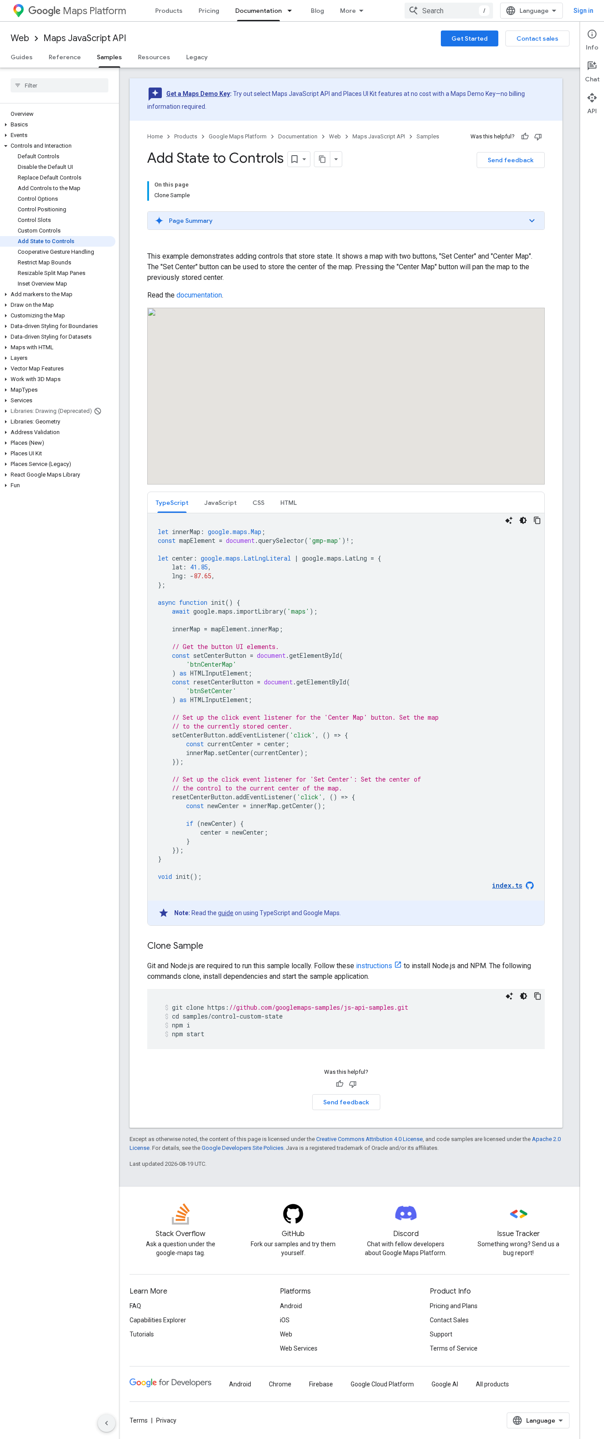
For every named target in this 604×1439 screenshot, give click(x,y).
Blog (317, 11)
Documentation (258, 11)
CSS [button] (258, 503)
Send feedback (511, 160)
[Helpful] (524, 136)
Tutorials (142, 1334)
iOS (285, 1320)
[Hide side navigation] (106, 1423)
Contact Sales (449, 1320)
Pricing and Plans (454, 1305)
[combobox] (449, 11)
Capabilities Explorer (158, 1320)
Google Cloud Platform (382, 1384)
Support (441, 1334)
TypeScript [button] (172, 503)
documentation (199, 295)
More (348, 11)
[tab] (172, 502)
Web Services (298, 1348)
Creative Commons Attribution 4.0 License (369, 1139)
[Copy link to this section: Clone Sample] (212, 946)
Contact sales (537, 38)
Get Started (469, 38)
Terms (139, 1420)
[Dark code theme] (523, 520)
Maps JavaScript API (84, 38)
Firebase (321, 1384)
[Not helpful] (538, 136)
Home (155, 136)
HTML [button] (288, 503)
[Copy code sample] (537, 520)
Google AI (445, 1384)
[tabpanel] (346, 719)
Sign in (583, 10)
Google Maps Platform (238, 136)
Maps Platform (94, 11)
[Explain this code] (509, 520)
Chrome (280, 1384)
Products (169, 11)
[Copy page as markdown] (322, 159)
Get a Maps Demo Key (198, 93)
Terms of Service (454, 1348)
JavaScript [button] (220, 503)
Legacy (197, 57)
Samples (109, 57)
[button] (57, 124)
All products (492, 1384)
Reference (65, 57)
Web (20, 38)
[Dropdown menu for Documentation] (292, 10)
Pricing (209, 11)
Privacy (166, 1420)
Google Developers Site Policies (242, 1148)
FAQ (135, 1305)
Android (291, 1305)
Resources (154, 57)
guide (225, 912)
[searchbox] (59, 85)
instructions (374, 966)
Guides (22, 57)
